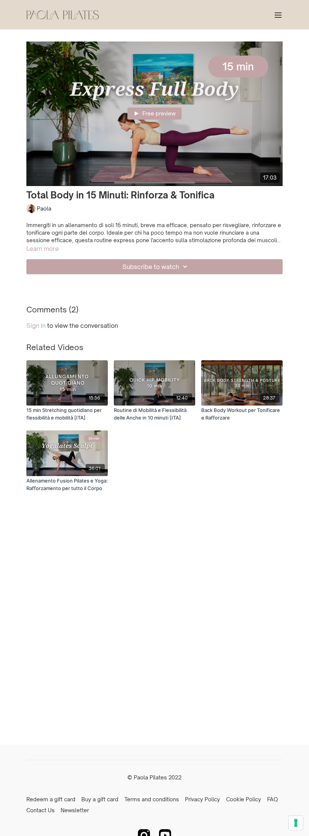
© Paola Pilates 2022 (154, 777)
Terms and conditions (151, 799)
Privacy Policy (202, 799)
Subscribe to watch (150, 266)
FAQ (272, 799)
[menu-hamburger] (278, 15)
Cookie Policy (243, 799)
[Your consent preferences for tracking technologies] (296, 823)
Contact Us (40, 810)
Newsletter (75, 810)
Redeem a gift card (50, 799)
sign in (36, 325)
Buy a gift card (99, 799)
